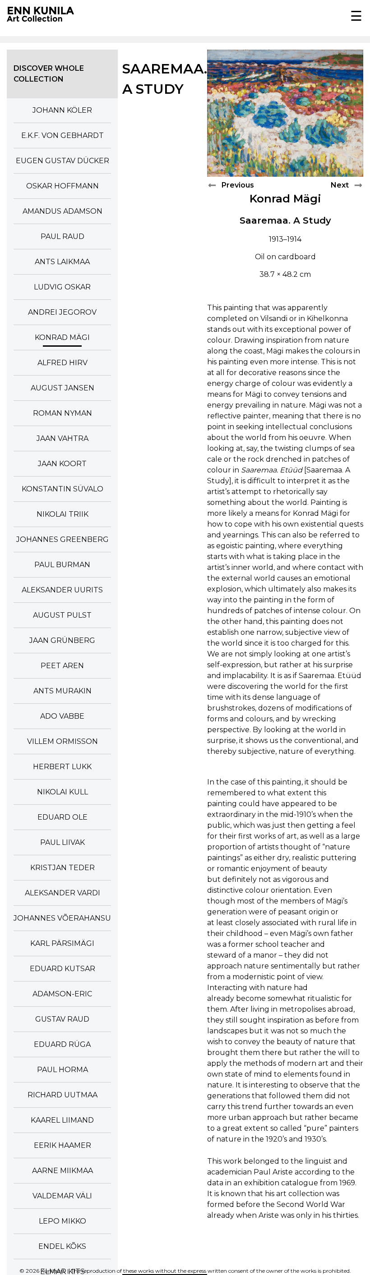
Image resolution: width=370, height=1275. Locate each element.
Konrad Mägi (285, 198)
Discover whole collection (49, 73)
